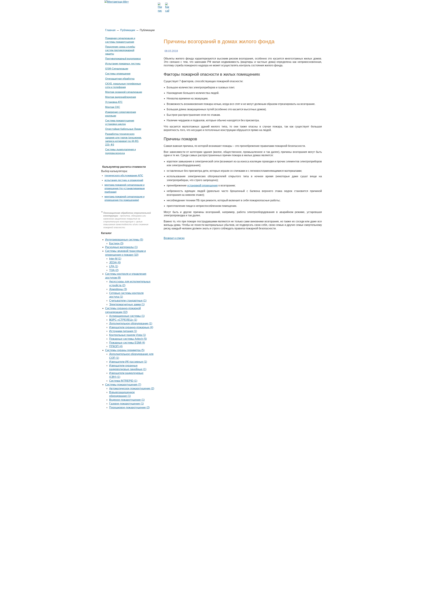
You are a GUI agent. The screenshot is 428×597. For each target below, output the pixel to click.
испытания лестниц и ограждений (123, 180)
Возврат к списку (174, 238)
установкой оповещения (202, 185)
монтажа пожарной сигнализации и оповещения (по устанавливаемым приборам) (124, 188)
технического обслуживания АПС (123, 175)
